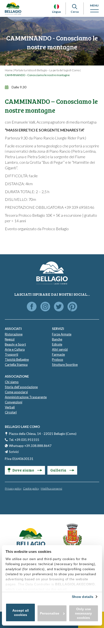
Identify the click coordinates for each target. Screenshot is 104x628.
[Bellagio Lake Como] (13, 8)
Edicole (57, 344)
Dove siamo (23, 469)
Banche (57, 339)
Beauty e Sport (15, 344)
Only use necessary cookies (83, 613)
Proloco (57, 359)
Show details (82, 597)
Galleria (58, 469)
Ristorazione (13, 334)
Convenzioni (13, 402)
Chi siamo (12, 382)
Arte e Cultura (15, 349)
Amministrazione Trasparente (26, 397)
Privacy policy (13, 488)
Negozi (10, 339)
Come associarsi (16, 392)
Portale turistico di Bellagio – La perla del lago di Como (47, 70)
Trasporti (11, 354)
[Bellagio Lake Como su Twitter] (59, 307)
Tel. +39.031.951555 (24, 440)
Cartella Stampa (16, 364)
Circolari (11, 412)
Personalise (49, 613)
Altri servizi (60, 349)
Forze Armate (61, 334)
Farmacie (58, 354)
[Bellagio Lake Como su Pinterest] (72, 307)
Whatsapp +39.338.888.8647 (30, 446)
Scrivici (14, 452)
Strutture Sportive (65, 364)
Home (9, 70)
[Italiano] (56, 6)
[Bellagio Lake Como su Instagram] (45, 307)
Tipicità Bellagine (17, 359)
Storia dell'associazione (21, 387)
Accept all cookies (20, 612)
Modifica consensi (51, 488)
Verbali (10, 407)
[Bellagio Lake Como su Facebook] (32, 307)
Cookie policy (31, 488)
